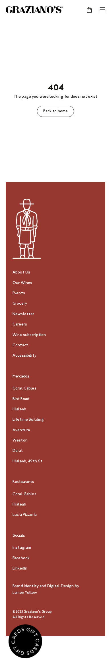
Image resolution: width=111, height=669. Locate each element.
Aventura (21, 430)
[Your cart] (89, 9)
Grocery (20, 303)
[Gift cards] (25, 642)
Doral (18, 451)
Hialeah (19, 409)
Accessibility (24, 356)
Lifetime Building (28, 420)
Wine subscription (29, 335)
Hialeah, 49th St (27, 461)
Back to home (55, 111)
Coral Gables (24, 388)
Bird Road (21, 399)
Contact (20, 345)
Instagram (22, 548)
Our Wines (22, 283)
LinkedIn (20, 568)
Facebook (21, 558)
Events (19, 293)
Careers (20, 324)
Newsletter (23, 314)
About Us (21, 272)
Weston (20, 440)
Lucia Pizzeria (25, 515)
